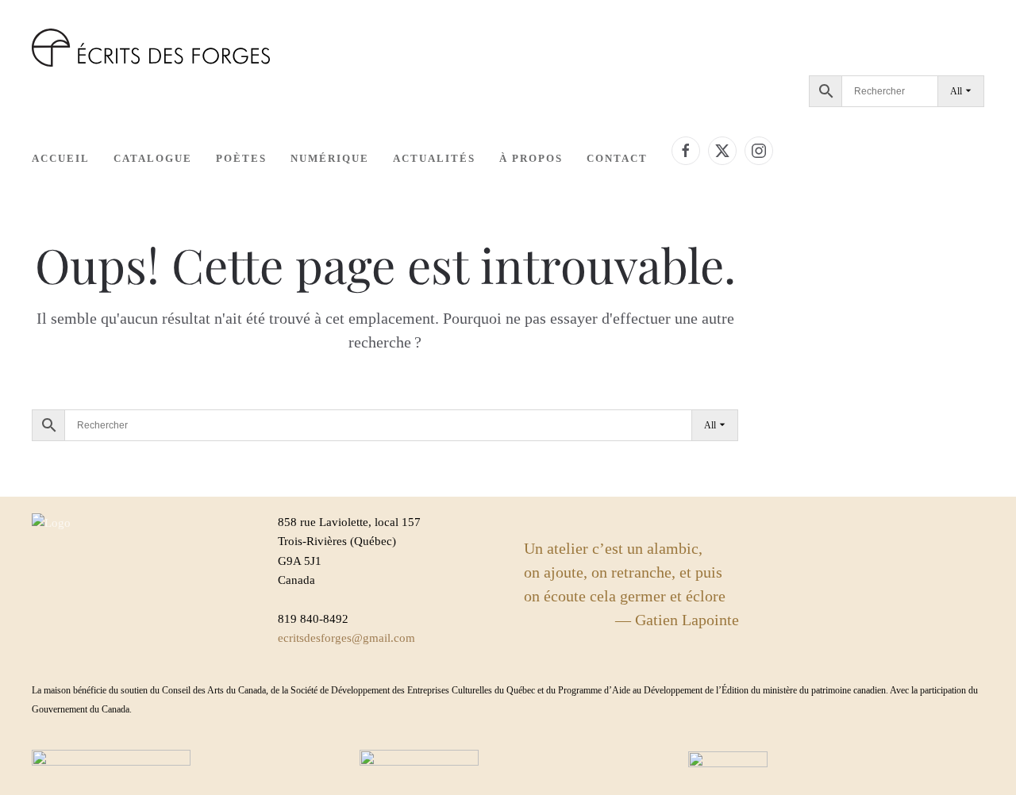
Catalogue (153, 158)
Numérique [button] (330, 158)
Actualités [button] (434, 158)
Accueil (61, 158)
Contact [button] (617, 158)
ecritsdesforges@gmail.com (346, 638)
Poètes (241, 158)
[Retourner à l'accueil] (151, 47)
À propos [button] (531, 158)
